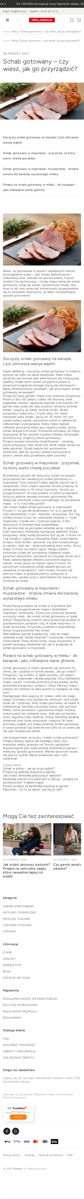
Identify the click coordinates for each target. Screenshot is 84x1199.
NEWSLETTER (12, 965)
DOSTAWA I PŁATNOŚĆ (19, 1045)
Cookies (30, 1155)
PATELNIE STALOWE (16, 919)
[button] (71, 20)
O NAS (7, 952)
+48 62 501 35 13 (48, 11)
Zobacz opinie (18, 1117)
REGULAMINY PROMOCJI (20, 1011)
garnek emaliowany (35, 510)
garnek (30, 396)
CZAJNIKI (9, 931)
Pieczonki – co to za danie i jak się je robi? (33, 789)
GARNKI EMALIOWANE (18, 906)
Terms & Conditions (51, 1155)
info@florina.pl (18, 11)
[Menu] (6, 20)
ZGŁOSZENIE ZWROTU (18, 1057)
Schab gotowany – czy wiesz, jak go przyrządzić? (51, 31)
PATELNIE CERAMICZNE (19, 912)
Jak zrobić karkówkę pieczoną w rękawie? (32, 775)
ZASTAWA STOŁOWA (17, 925)
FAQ (6, 1038)
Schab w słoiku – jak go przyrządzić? (29, 768)
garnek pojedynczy (34, 634)
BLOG (7, 971)
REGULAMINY (12, 1017)
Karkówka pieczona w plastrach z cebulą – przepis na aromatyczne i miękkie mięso (40, 780)
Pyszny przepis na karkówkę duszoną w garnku (35, 786)
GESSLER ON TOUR (16, 977)
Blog (15, 31)
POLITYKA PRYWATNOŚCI (20, 1005)
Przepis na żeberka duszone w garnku (29, 772)
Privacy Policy (11, 1155)
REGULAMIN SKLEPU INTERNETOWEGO (30, 998)
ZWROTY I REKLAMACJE (19, 1051)
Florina (6, 31)
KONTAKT (9, 959)
